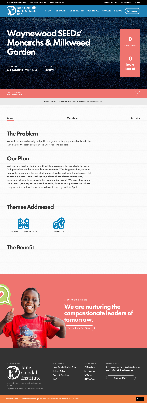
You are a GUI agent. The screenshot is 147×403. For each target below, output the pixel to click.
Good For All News (38, 2)
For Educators (77, 11)
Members (72, 118)
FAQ (55, 379)
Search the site (110, 2)
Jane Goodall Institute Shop (64, 367)
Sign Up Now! (120, 377)
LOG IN (137, 2)
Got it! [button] (139, 399)
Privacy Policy (59, 371)
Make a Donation (57, 2)
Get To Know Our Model (79, 328)
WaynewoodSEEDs (16, 94)
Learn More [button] (74, 399)
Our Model (93, 11)
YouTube (91, 379)
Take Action (132, 10)
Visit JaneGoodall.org (16, 2)
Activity (135, 118)
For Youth (60, 11)
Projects (106, 11)
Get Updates (126, 2)
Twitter (90, 375)
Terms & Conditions (61, 375)
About (48, 11)
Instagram (91, 371)
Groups (118, 11)
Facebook (91, 367)
